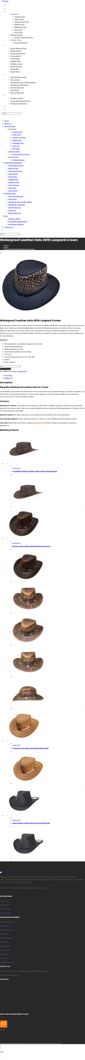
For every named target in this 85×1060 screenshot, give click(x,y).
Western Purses (18, 160)
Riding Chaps (13, 168)
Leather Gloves (14, 151)
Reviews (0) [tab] (8, 378)
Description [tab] (8, 375)
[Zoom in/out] (0, 1056)
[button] (1, 253)
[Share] (4, 1056)
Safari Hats (16, 135)
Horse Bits (12, 188)
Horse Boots (13, 174)
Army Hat (16, 146)
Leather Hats (17, 132)
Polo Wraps (12, 177)
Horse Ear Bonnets (15, 171)
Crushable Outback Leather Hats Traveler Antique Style (35, 471)
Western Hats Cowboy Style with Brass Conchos (31, 546)
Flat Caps (16, 149)
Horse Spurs (12, 191)
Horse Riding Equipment (13, 163)
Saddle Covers (14, 182)
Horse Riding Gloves (15, 166)
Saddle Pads (13, 179)
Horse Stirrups (13, 185)
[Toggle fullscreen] (2, 1056)
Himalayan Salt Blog (16, 224)
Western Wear (9, 126)
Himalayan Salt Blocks (16, 205)
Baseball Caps (18, 143)
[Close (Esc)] (6, 1056)
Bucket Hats (17, 140)
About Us (7, 123)
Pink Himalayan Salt (15, 196)
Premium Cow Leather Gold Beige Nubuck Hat (31, 748)
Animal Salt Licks (14, 207)
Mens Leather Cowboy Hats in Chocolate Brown (31, 823)
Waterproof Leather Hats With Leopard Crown (19, 249)
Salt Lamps (12, 199)
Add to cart (5, 369)
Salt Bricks (12, 210)
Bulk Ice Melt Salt (14, 213)
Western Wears (14, 219)
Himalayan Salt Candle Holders (20, 202)
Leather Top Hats (19, 137)
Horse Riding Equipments (17, 221)
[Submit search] (20, 234)
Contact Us (8, 227)
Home (6, 121)
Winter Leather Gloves (21, 154)
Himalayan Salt (10, 193)
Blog (5, 216)
